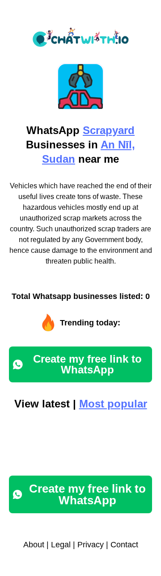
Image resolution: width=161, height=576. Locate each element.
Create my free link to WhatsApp (87, 364)
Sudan (58, 159)
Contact (124, 544)
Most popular (113, 404)
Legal (61, 544)
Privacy (90, 544)
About (33, 544)
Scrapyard (109, 130)
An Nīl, (118, 145)
